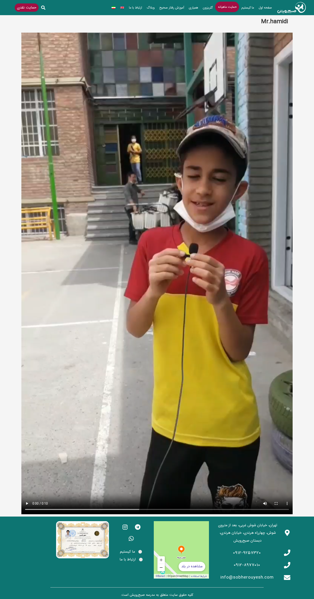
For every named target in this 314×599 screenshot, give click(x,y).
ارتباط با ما (135, 7)
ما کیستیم (247, 7)
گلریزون (208, 7)
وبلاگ (151, 7)
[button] (43, 7)
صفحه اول (265, 7)
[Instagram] (125, 527)
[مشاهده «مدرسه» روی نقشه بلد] (181, 550)
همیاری (193, 7)
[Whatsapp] (131, 538)
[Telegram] (137, 527)
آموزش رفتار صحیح (171, 7)
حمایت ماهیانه (227, 6)
